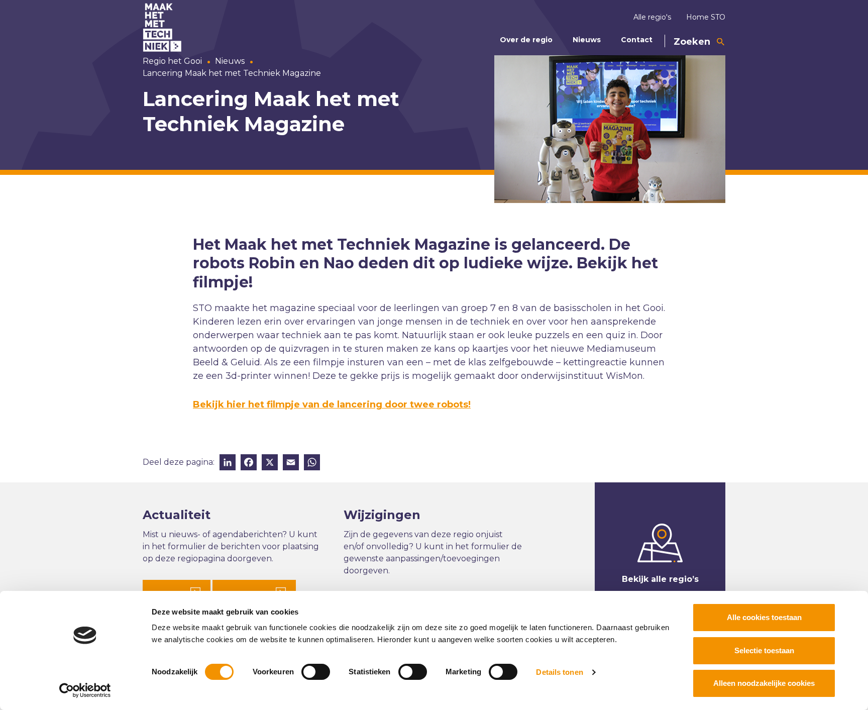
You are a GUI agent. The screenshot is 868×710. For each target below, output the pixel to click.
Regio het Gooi (172, 61)
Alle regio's (652, 17)
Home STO (705, 17)
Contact (637, 39)
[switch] (315, 672)
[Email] (291, 463)
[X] (270, 463)
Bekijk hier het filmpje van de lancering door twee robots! (332, 404)
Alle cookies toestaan (764, 617)
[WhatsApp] (312, 463)
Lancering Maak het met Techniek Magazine (232, 73)
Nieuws (587, 39)
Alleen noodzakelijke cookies (764, 683)
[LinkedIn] (228, 463)
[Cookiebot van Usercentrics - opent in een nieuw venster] (85, 690)
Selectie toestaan (764, 650)
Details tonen (559, 672)
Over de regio (526, 39)
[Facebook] (249, 463)
